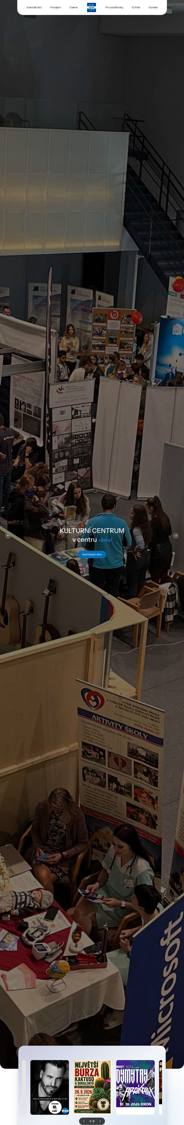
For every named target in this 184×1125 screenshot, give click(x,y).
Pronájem (55, 7)
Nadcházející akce (92, 554)
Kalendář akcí (34, 7)
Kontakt (153, 7)
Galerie (74, 7)
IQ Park (136, 7)
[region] (92, 535)
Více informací (55, 1109)
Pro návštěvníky (114, 7)
